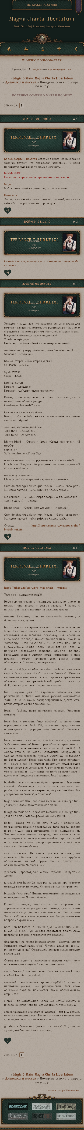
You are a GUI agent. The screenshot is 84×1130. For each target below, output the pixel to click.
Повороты (10, 195)
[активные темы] (42, 59)
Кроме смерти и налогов (20, 159)
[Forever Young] (42, 1106)
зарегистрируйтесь (59, 69)
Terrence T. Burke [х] (34, 138)
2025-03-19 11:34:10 (37, 221)
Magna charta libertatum (42, 19)
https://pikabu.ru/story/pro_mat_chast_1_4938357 (35, 588)
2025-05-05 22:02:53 (37, 547)
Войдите (37, 69)
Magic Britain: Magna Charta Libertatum (43, 78)
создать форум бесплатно (63, 1090)
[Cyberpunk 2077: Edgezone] (18, 1106)
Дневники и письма (20, 82)
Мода (7, 184)
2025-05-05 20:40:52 (36, 283)
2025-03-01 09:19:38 (37, 119)
